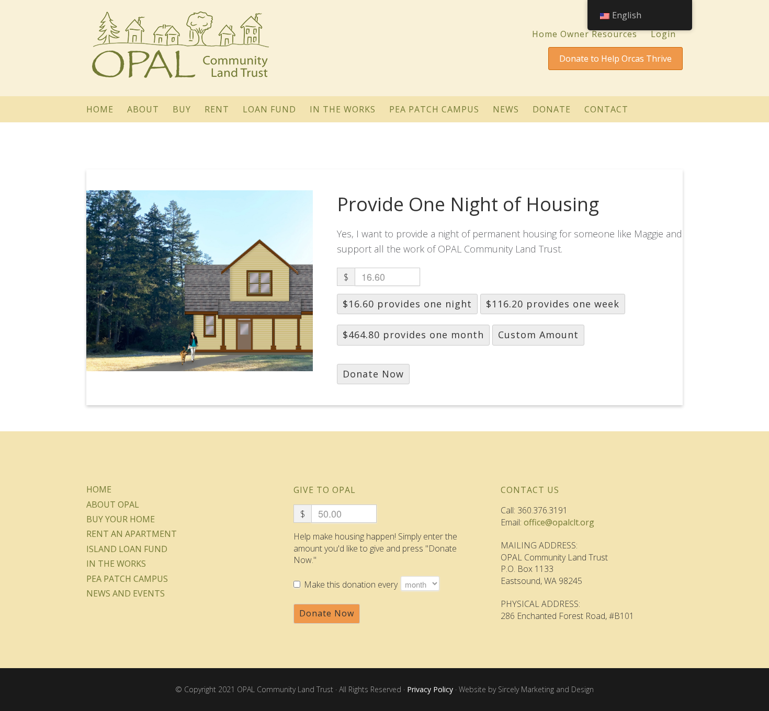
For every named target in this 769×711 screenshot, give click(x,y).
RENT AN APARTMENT (131, 534)
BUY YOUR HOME (120, 519)
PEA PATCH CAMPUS (127, 578)
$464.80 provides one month (413, 334)
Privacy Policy (430, 689)
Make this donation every (352, 584)
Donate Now (373, 374)
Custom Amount (538, 334)
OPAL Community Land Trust (180, 43)
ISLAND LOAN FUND (126, 549)
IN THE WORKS (116, 563)
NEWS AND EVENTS (125, 593)
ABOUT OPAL (112, 504)
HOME (98, 489)
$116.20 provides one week (552, 303)
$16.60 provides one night (407, 303)
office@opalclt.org (559, 522)
